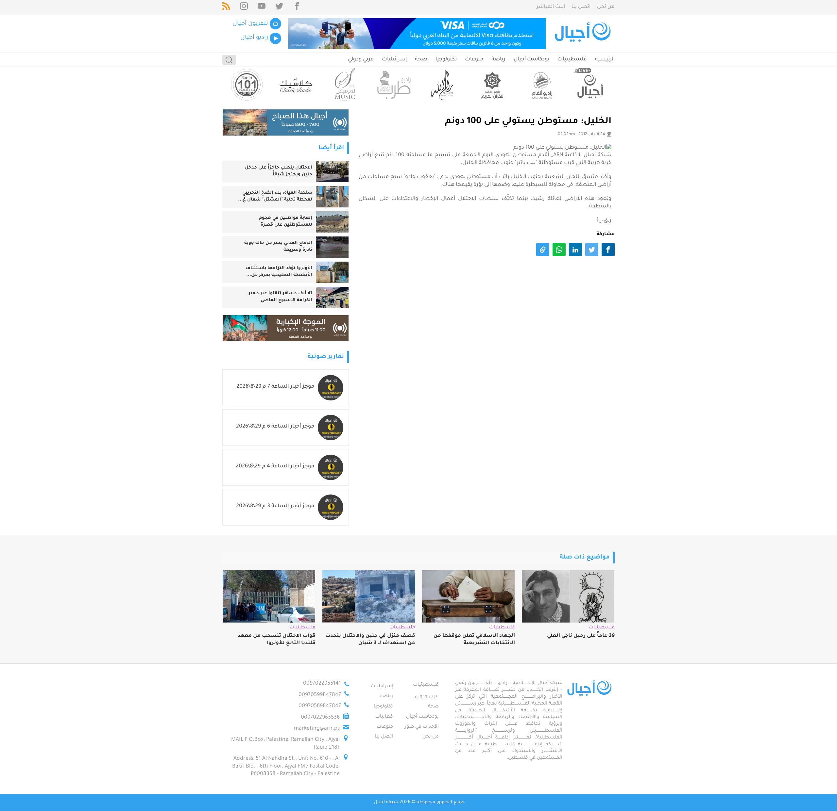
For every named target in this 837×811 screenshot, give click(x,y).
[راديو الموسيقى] (345, 85)
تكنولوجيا (446, 59)
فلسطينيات (572, 59)
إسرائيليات (394, 59)
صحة (421, 59)
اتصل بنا (581, 7)
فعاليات (384, 717)
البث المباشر (551, 7)
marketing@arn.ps (317, 729)
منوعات (474, 59)
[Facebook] (297, 7)
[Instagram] (244, 7)
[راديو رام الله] (443, 85)
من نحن (606, 7)
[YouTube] (261, 7)
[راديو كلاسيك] (296, 85)
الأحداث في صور (422, 727)
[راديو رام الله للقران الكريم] (492, 85)
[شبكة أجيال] (584, 33)
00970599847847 (320, 695)
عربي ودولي (361, 59)
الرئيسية (605, 59)
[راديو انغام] (541, 85)
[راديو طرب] (394, 85)
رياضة (498, 59)
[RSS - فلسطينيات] (226, 7)
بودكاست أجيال (531, 59)
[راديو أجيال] (590, 85)
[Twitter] (279, 7)
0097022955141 (322, 684)
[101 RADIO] (247, 85)
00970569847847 (320, 706)
